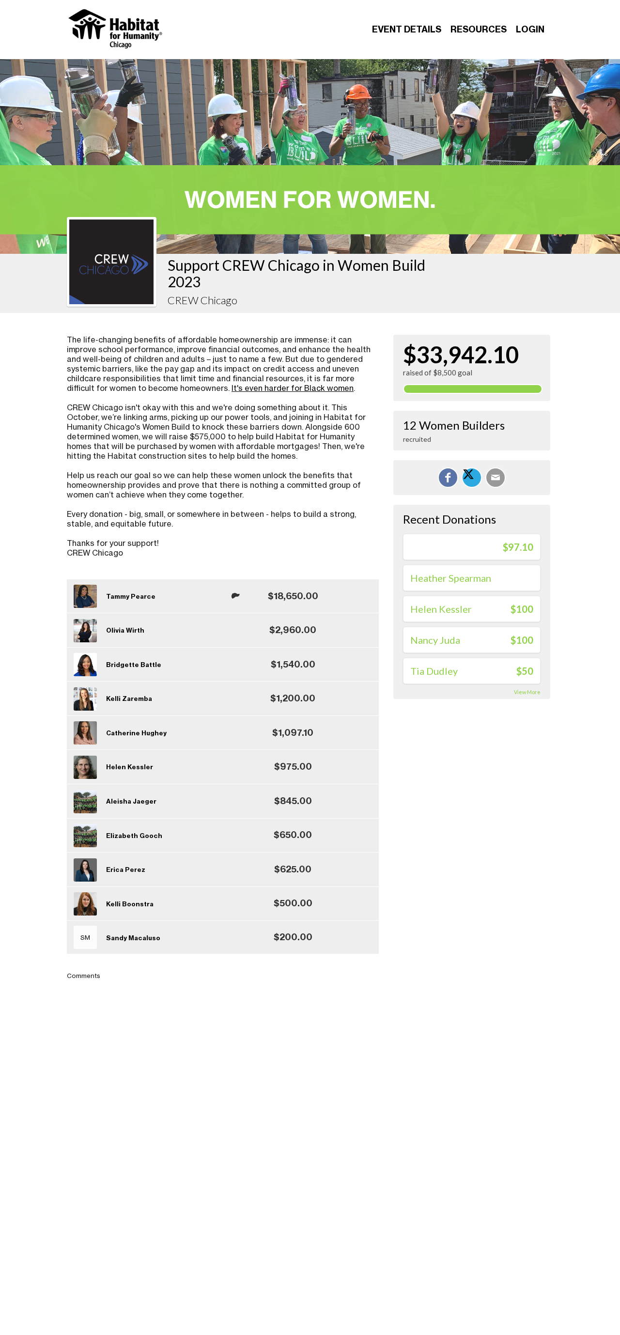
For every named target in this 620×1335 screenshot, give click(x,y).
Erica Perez (125, 869)
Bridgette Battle (133, 664)
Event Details (406, 29)
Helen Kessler (129, 767)
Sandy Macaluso (133, 938)
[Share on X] (472, 477)
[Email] (495, 477)
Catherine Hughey (136, 733)
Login (530, 29)
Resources (478, 29)
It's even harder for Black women (293, 388)
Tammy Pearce (130, 596)
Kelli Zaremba (129, 698)
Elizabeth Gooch (134, 835)
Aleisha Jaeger (131, 801)
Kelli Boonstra (130, 904)
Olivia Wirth (125, 630)
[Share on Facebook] (448, 477)
